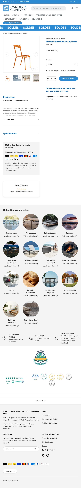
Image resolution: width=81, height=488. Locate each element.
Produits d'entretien (30, 291)
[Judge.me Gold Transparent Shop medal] (52, 377)
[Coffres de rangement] (50, 249)
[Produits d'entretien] (31, 279)
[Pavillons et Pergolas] (50, 279)
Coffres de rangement (50, 261)
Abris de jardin (70, 290)
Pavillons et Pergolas (50, 291)
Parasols (69, 233)
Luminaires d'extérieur (11, 261)
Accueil (5, 33)
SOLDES (9, 28)
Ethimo (48, 38)
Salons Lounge (50, 233)
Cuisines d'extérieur (11, 321)
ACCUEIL (6, 15)
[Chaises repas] (11, 222)
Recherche (46, 415)
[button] (76, 8)
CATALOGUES (24, 19)
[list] (21, 54)
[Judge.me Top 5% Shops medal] (68, 377)
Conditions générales (49, 419)
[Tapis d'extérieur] (31, 309)
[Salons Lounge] (50, 222)
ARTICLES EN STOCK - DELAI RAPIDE (49, 15)
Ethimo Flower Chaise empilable (18, 33)
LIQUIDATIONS (37, 19)
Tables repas (31, 233)
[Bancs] (11, 279)
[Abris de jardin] (70, 279)
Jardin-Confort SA (13, 481)
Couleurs (49, 60)
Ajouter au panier (68, 78)
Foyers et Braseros (69, 260)
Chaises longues (31, 260)
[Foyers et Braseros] (70, 249)
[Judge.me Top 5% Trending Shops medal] (52, 383)
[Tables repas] (31, 222)
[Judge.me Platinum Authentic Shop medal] (44, 377)
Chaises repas (11, 233)
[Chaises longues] (31, 249)
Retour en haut (40, 401)
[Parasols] (70, 222)
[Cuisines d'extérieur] (11, 309)
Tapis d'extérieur (31, 320)
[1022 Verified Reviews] (40, 365)
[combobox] (48, 8)
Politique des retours (49, 423)
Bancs (11, 290)
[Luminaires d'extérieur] (11, 249)
